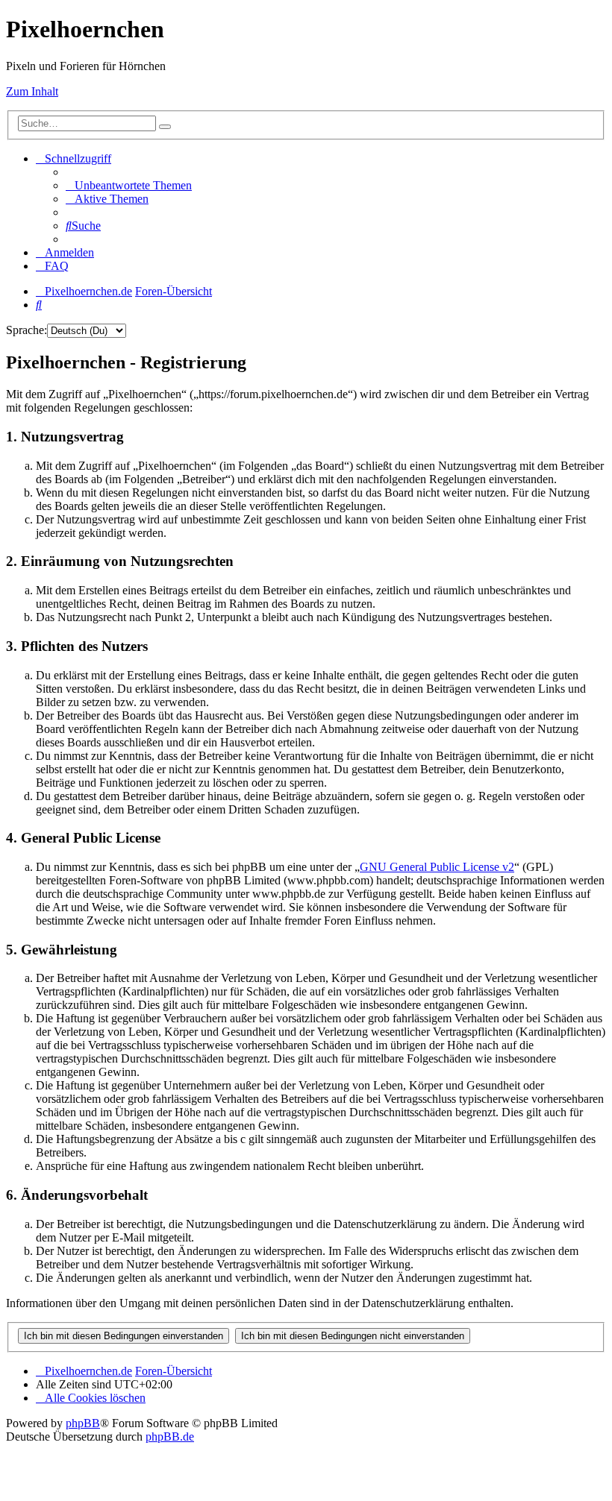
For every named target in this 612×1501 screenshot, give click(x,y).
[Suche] (165, 127)
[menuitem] (129, 185)
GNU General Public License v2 (437, 866)
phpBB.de (170, 1436)
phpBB (83, 1423)
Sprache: (26, 330)
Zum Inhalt (32, 91)
